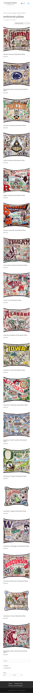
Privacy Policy (18, 683)
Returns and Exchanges (16, 685)
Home (5, 13)
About (10, 683)
